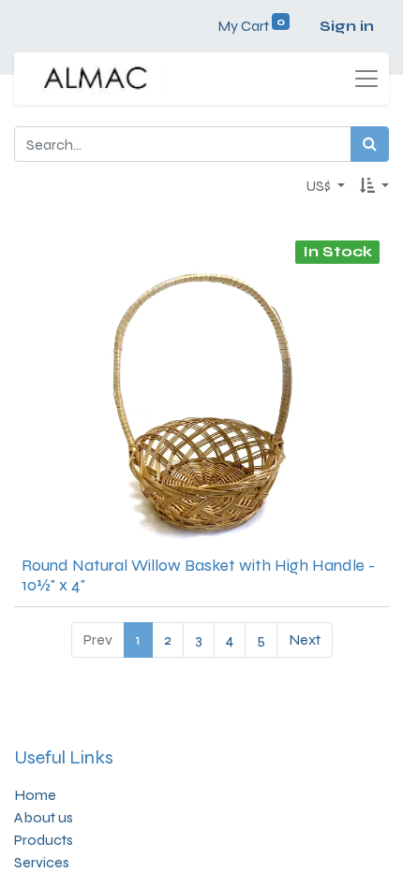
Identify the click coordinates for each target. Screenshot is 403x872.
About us (43, 817)
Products (43, 840)
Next (305, 639)
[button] (374, 186)
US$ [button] (320, 186)
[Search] (370, 144)
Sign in (347, 26)
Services (41, 862)
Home (35, 795)
